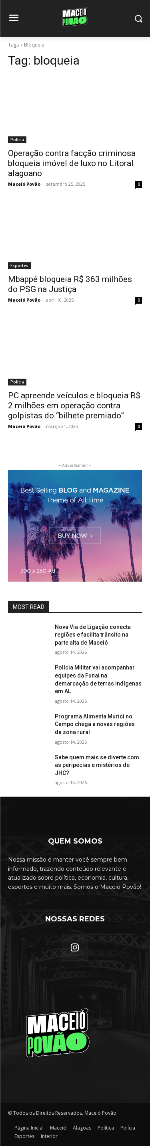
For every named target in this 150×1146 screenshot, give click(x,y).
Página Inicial (29, 1127)
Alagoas (82, 1127)
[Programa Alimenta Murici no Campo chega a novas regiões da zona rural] (28, 727)
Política (106, 1127)
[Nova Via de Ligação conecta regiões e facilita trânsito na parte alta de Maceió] (28, 637)
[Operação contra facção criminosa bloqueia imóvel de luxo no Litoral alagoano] (75, 109)
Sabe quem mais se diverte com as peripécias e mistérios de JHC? (97, 765)
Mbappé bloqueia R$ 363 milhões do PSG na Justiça (70, 284)
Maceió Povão (24, 184)
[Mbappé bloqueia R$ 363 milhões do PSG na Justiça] (75, 236)
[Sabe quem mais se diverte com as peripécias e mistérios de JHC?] (28, 768)
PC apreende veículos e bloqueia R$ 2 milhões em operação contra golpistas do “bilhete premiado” (74, 405)
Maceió (58, 1127)
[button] (138, 19)
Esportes (19, 265)
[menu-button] (13, 19)
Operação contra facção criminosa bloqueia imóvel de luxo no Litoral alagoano (72, 163)
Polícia (17, 139)
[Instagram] (75, 948)
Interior (49, 1136)
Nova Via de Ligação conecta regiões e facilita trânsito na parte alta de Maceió (93, 635)
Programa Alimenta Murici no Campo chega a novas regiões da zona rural (95, 724)
